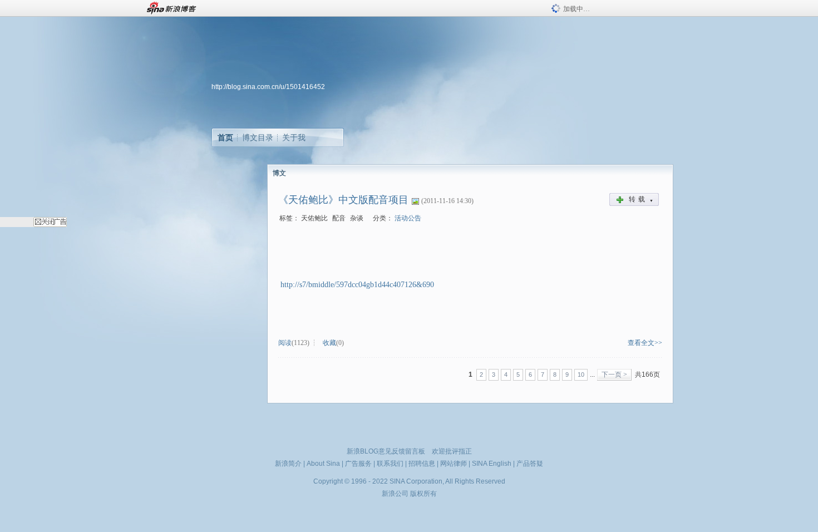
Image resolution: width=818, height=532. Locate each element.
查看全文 (641, 343)
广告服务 (358, 463)
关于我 (293, 137)
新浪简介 (288, 463)
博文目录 (257, 137)
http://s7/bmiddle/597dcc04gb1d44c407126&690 (357, 284)
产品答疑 (529, 463)
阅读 (285, 343)
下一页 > (614, 374)
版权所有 (423, 493)
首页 (225, 137)
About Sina (323, 463)
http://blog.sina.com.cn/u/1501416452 (268, 87)
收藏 (329, 343)
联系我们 (390, 463)
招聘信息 (421, 463)
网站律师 (453, 463)
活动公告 (408, 218)
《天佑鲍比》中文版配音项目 (343, 199)
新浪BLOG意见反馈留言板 (386, 451)
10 (581, 374)
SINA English (491, 463)
